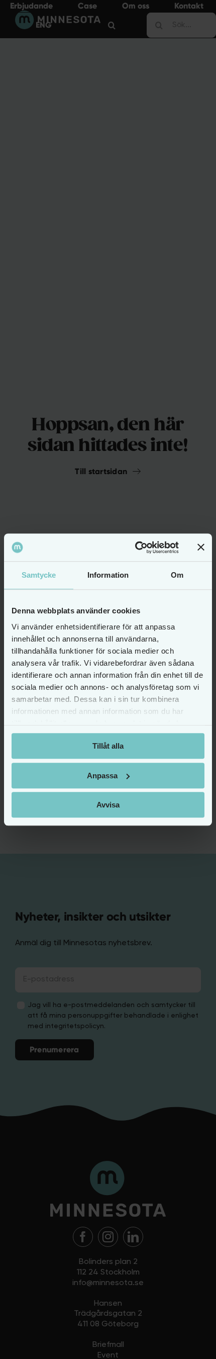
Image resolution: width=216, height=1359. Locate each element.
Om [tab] (177, 575)
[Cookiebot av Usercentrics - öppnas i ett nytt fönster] (136, 547)
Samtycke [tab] (39, 575)
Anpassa (102, 775)
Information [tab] (108, 575)
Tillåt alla (108, 746)
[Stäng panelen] (200, 547)
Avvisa (108, 804)
